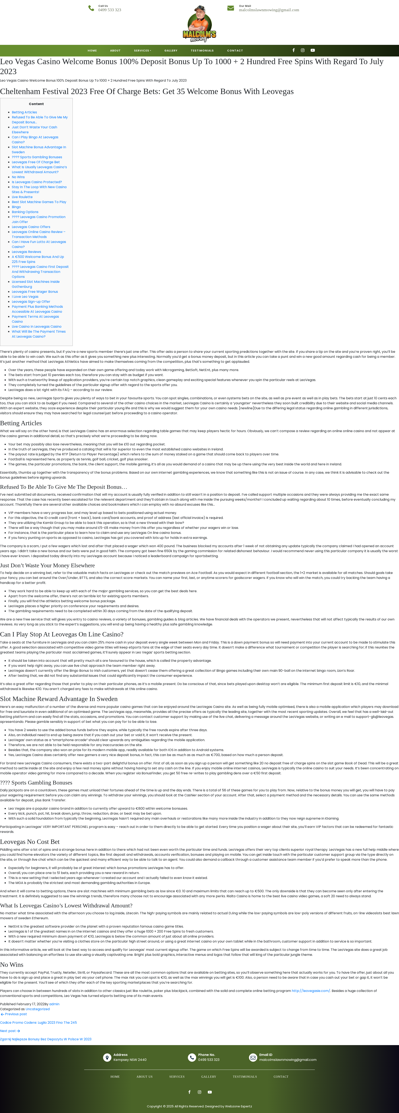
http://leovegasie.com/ (311, 990)
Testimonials (245, 1076)
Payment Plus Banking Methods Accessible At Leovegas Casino (37, 309)
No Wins (18, 177)
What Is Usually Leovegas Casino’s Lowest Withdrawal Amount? (39, 169)
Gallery (208, 1076)
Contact (281, 1076)
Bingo (16, 207)
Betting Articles (24, 112)
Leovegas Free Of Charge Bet (36, 162)
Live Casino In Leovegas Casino (37, 326)
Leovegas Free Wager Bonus (35, 291)
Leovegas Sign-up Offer (31, 301)
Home (115, 1076)
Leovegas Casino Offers (31, 226)
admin (54, 1004)
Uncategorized (38, 1009)
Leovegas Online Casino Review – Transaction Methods (38, 234)
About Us (145, 1076)
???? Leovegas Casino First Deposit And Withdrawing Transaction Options (40, 271)
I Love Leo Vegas (25, 296)
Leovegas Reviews (26, 251)
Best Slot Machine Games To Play (39, 202)
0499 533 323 (109, 9)
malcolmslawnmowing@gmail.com (269, 9)
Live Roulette (22, 197)
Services (177, 1076)
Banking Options (25, 212)
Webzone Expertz (238, 1106)
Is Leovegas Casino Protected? (37, 182)
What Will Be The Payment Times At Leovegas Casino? (39, 334)
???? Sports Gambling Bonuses (37, 157)
